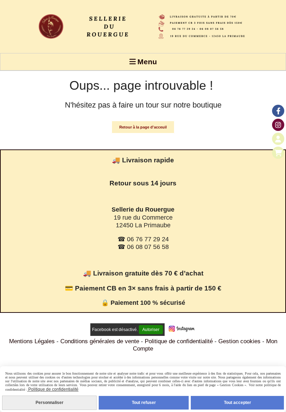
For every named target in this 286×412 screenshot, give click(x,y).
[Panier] (278, 153)
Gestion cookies (240, 341)
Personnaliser (49, 402)
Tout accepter (237, 402)
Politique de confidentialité (179, 341)
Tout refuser (144, 402)
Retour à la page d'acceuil (143, 127)
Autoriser (150, 329)
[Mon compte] (278, 139)
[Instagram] (278, 125)
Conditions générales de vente (99, 341)
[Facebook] (278, 111)
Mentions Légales (32, 341)
